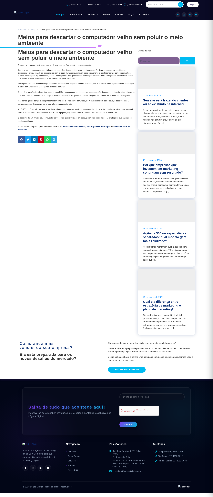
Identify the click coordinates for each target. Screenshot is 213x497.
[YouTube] (196, 14)
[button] (21, 139)
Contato (143, 14)
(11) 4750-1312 (95, 4)
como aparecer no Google (98, 126)
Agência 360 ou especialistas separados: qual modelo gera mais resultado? (164, 237)
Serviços (91, 14)
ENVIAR (128, 424)
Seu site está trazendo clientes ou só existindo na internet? (166, 102)
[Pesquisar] (180, 4)
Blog (130, 14)
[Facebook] (177, 14)
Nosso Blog (73, 470)
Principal (60, 14)
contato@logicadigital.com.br (128, 471)
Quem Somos (75, 14)
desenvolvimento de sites (74, 126)
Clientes (119, 14)
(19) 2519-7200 (76, 4)
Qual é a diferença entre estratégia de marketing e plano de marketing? (162, 305)
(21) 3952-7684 (115, 4)
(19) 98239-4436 (134, 4)
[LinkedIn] (190, 14)
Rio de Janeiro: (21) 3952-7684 (172, 461)
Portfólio (106, 14)
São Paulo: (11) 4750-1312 (170, 456)
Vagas (193, 4)
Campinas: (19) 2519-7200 (170, 451)
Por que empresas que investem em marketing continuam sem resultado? (163, 168)
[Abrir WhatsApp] (7, 489)
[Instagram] (184, 14)
